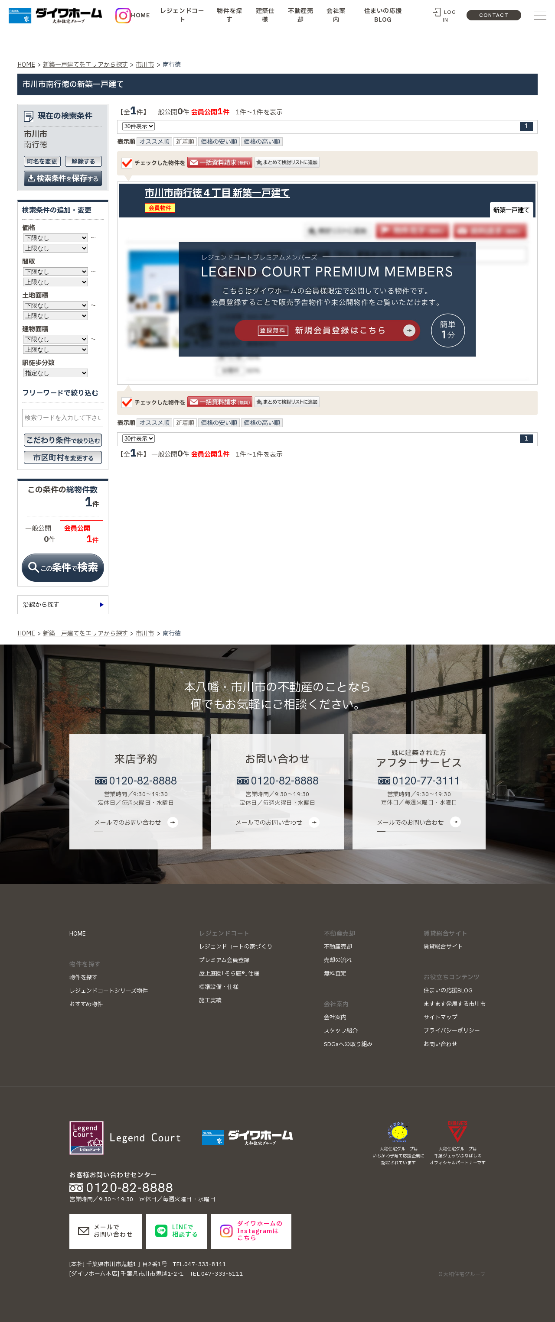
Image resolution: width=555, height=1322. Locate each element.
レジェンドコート (182, 15)
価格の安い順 (219, 142)
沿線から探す (41, 604)
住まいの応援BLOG (383, 15)
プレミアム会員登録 (224, 960)
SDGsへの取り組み (348, 1044)
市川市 (145, 64)
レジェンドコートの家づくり (235, 947)
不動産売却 (300, 15)
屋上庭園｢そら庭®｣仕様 (229, 973)
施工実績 (210, 1000)
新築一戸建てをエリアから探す (85, 64)
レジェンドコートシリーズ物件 (108, 991)
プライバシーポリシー (452, 1031)
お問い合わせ (440, 1044)
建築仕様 (265, 15)
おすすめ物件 (86, 1004)
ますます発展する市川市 (455, 1004)
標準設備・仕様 (218, 987)
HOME (140, 15)
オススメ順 (154, 142)
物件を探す (229, 15)
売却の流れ (338, 960)
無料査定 (335, 973)
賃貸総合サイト (443, 947)
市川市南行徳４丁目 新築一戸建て (217, 193)
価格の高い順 (262, 142)
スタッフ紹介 (341, 1031)
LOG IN (449, 16)
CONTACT (494, 15)
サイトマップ (440, 1017)
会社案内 (336, 15)
